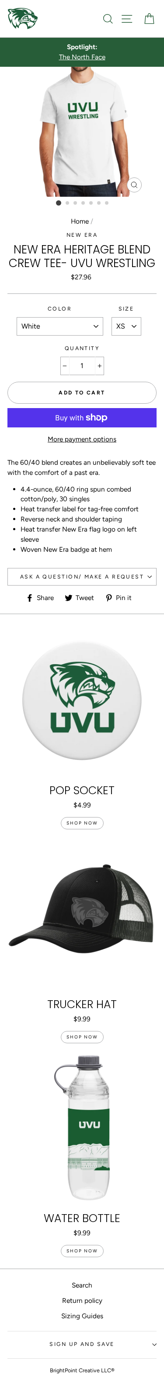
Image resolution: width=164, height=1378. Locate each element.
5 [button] (91, 203)
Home (80, 221)
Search (82, 1285)
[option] (82, 52)
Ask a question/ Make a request (82, 576)
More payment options (82, 439)
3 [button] (75, 203)
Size (126, 308)
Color (60, 308)
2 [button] (68, 203)
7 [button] (107, 203)
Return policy (82, 1300)
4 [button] (83, 203)
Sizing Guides (82, 1316)
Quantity (82, 348)
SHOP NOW (82, 823)
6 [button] (99, 203)
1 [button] (58, 203)
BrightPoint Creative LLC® (82, 1370)
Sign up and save (81, 1344)
